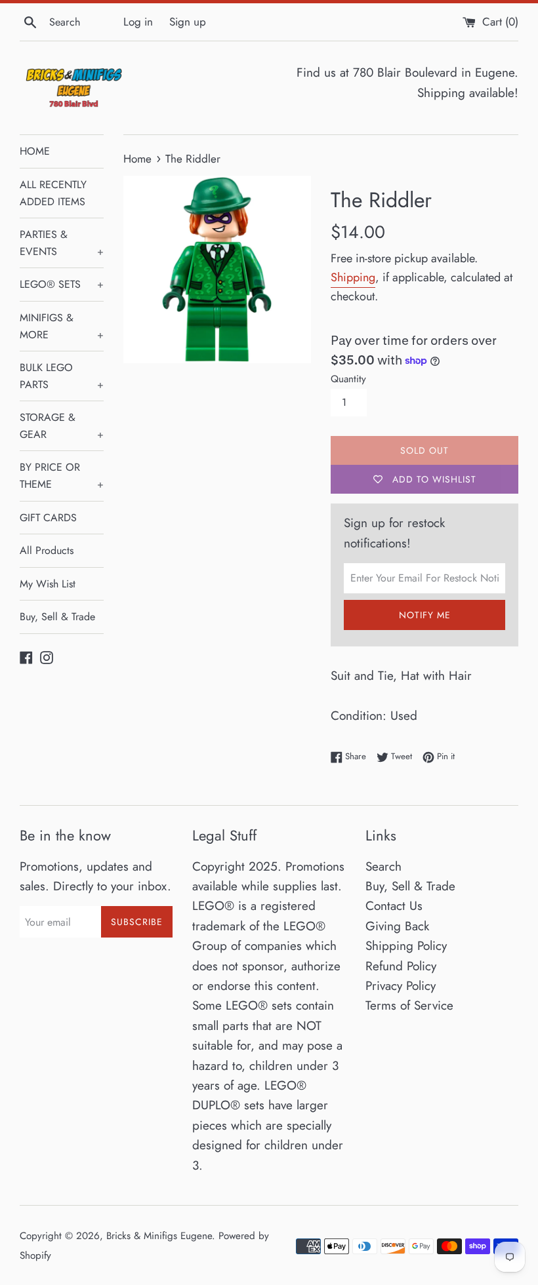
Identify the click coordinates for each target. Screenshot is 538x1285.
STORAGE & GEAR (62, 426)
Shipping (353, 277)
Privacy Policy (400, 986)
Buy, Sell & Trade (57, 616)
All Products (46, 550)
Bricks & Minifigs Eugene (159, 1236)
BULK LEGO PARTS (62, 376)
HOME (35, 151)
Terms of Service (409, 1005)
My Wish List (47, 583)
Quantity (348, 379)
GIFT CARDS (48, 517)
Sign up (187, 22)
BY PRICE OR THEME (62, 476)
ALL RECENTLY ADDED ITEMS (53, 193)
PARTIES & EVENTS (62, 243)
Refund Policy (400, 966)
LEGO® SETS (62, 284)
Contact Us (394, 906)
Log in (138, 22)
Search (383, 866)
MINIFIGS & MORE (62, 326)
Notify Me (425, 615)
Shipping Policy (406, 946)
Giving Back (397, 926)
